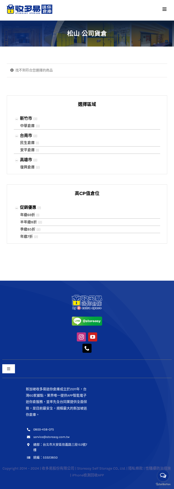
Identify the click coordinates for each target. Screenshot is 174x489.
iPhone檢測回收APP (88, 475)
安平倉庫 (27, 150)
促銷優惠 (28, 207)
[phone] (87, 348)
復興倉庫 (27, 167)
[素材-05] (87, 318)
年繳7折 (26, 236)
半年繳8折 (28, 222)
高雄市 (26, 159)
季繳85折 (27, 229)
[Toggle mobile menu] (164, 9)
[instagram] (81, 336)
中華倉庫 (27, 126)
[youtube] (92, 336)
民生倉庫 (27, 143)
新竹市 (26, 118)
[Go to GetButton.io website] (163, 484)
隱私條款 (135, 468)
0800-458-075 (43, 429)
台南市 (26, 135)
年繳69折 (27, 215)
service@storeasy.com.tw (51, 437)
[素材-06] (87, 296)
